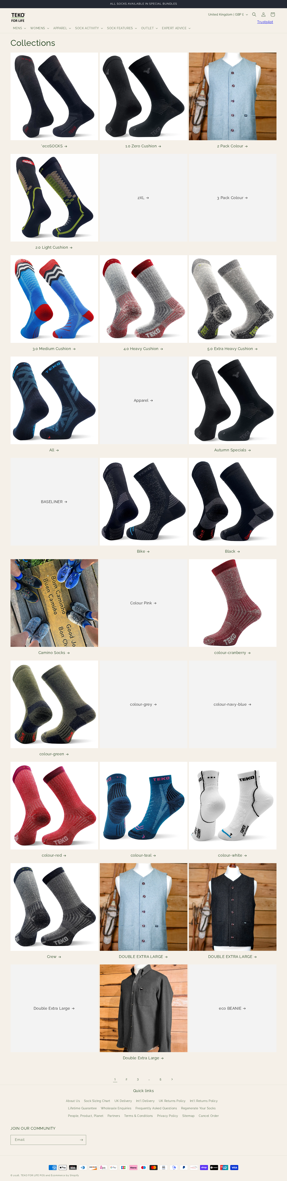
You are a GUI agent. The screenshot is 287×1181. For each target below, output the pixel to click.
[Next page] (171, 1079)
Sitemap (188, 1116)
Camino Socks (51, 652)
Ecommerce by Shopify (65, 1175)
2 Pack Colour (230, 146)
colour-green (51, 754)
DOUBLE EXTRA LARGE (141, 956)
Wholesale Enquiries (116, 1108)
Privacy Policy (167, 1116)
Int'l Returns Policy (204, 1101)
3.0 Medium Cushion (52, 348)
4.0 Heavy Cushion (141, 348)
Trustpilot (265, 22)
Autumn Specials (230, 450)
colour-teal (141, 855)
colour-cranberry (230, 652)
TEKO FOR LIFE (30, 1175)
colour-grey (141, 704)
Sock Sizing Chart (97, 1101)
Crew (52, 956)
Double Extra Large (52, 1008)
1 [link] (115, 1079)
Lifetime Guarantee (82, 1108)
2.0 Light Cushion (52, 247)
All (51, 450)
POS (42, 1175)
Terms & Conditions (138, 1116)
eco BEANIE (230, 1008)
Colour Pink (141, 603)
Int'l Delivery (145, 1101)
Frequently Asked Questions (156, 1108)
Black (230, 551)
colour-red (52, 855)
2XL (141, 197)
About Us (73, 1101)
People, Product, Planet (85, 1116)
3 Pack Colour (230, 197)
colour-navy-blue (230, 704)
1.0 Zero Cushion (141, 146)
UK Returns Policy (172, 1101)
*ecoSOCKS (52, 146)
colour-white (230, 855)
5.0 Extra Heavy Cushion (230, 348)
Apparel (141, 400)
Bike (141, 551)
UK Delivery (123, 1101)
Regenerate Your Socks (198, 1108)
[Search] (254, 14)
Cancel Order (209, 1116)
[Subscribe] (81, 1140)
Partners (114, 1116)
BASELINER (52, 501)
